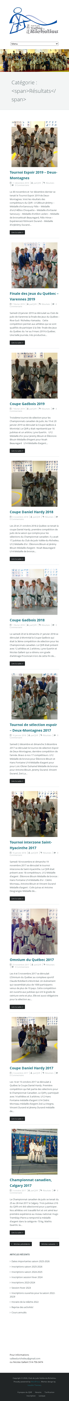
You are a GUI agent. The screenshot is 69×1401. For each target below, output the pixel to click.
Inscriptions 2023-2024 (23, 1282)
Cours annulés (19, 1312)
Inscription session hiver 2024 (27, 1277)
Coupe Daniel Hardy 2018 (31, 512)
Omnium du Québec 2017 (32, 959)
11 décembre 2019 (20, 183)
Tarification (49, 1392)
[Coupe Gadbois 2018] (35, 570)
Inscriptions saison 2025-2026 (27, 1266)
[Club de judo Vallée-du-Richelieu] (34, 5)
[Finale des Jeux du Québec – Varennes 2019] (35, 244)
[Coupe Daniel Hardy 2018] (35, 462)
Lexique (42, 1395)
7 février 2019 (18, 304)
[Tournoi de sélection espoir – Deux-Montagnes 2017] (35, 675)
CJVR (39, 183)
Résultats (50, 183)
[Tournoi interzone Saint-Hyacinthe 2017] (35, 792)
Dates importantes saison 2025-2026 (31, 1261)
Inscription (31, 1395)
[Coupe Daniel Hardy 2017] (35, 1018)
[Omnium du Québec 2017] (35, 910)
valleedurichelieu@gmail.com (25, 1358)
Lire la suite (17, 232)
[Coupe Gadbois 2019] (35, 354)
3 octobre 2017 (19, 1190)
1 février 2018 (18, 625)
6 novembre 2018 (20, 517)
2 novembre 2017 (20, 1073)
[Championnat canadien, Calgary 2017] (35, 1130)
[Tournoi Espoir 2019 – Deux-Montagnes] (35, 123)
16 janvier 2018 (19, 735)
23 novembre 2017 (20, 964)
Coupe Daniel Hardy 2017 (31, 1068)
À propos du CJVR (25, 1392)
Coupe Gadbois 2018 (27, 620)
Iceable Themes (34, 1385)
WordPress (35, 1381)
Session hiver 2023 (21, 1287)
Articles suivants (48, 1244)
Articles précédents (21, 1244)
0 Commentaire (22, 185)
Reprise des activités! (22, 1307)
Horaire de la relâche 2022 (25, 1301)
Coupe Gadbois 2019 (27, 403)
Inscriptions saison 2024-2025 (27, 1271)
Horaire (38, 1392)
